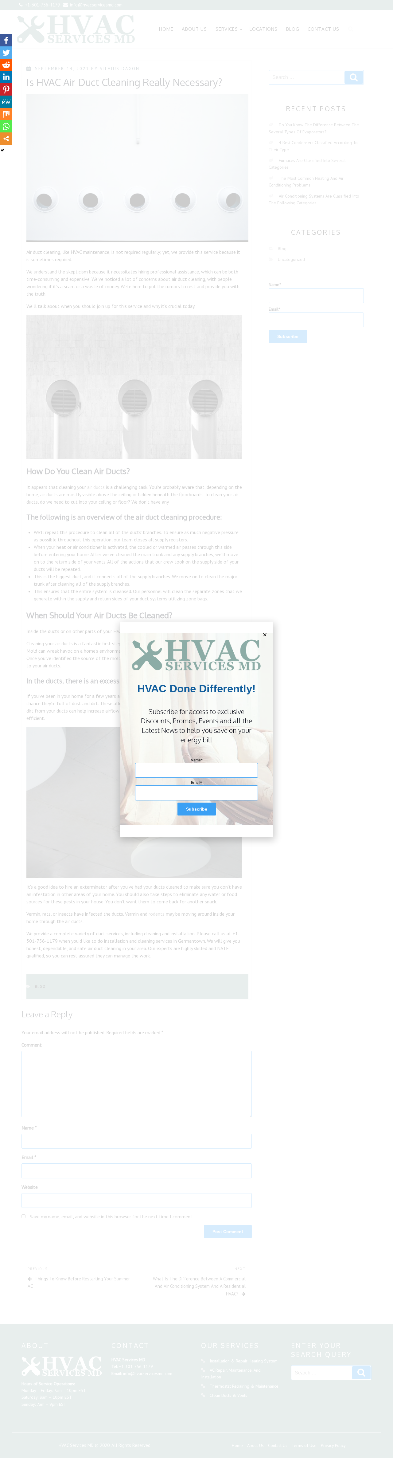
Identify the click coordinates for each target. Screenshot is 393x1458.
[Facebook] (6, 40)
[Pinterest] (6, 89)
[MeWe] (6, 102)
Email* (196, 782)
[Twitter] (6, 52)
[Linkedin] (6, 77)
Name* (197, 760)
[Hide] (2, 150)
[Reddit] (6, 65)
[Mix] (6, 114)
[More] (6, 138)
